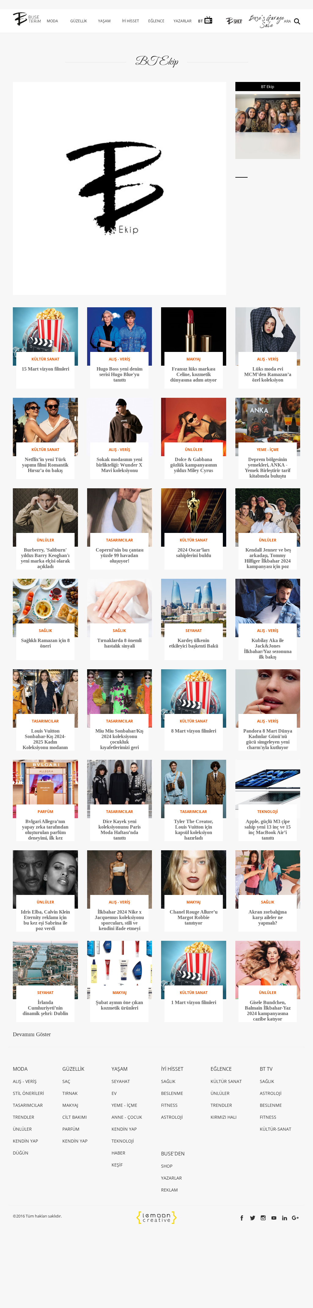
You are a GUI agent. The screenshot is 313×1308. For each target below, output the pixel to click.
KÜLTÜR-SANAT (275, 1129)
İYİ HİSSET (130, 21)
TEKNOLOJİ (123, 1141)
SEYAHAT (121, 1081)
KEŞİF (117, 1165)
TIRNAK (70, 1093)
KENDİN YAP (25, 1141)
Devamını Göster (32, 1034)
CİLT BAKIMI (74, 1117)
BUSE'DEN (173, 1153)
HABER (118, 1153)
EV (114, 1093)
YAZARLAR (182, 21)
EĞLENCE (156, 21)
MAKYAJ (70, 1105)
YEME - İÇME (124, 1105)
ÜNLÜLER (22, 1129)
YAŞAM (104, 21)
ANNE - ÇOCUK (127, 1117)
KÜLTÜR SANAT (226, 1081)
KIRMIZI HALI (224, 1117)
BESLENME (172, 1093)
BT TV (266, 1069)
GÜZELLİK (78, 21)
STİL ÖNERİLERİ (28, 1093)
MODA (52, 21)
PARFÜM (70, 1129)
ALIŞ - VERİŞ (25, 1081)
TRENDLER (23, 1117)
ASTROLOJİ (172, 1117)
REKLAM (169, 1190)
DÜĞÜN (20, 1153)
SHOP (166, 1166)
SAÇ (66, 1081)
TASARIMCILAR (28, 1105)
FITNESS (169, 1105)
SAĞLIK (168, 1081)
